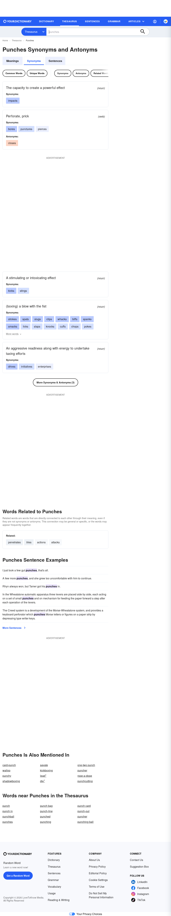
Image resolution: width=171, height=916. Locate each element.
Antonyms (81, 73)
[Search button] (144, 31)
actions (41, 542)
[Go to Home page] (17, 21)
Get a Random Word (18, 875)
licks (25, 326)
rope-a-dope (84, 776)
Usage (52, 893)
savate (44, 765)
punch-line (46, 811)
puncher (82, 770)
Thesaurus (31, 32)
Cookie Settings (98, 880)
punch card (84, 806)
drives (11, 366)
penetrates (14, 542)
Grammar (53, 880)
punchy (7, 776)
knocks (50, 326)
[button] (155, 21)
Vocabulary (54, 886)
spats (25, 319)
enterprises (44, 366)
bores (11, 129)
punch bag (46, 806)
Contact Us (136, 860)
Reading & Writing (58, 900)
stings (23, 291)
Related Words (101, 73)
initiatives (26, 366)
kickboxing (46, 770)
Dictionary (54, 860)
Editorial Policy (98, 873)
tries (28, 542)
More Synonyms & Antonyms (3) (55, 382)
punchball (8, 816)
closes (12, 143)
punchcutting (85, 781)
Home (5, 40)
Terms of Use (96, 886)
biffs (74, 319)
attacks (55, 542)
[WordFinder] (166, 21)
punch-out (83, 811)
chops (74, 326)
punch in (8, 811)
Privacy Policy (97, 866)
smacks (12, 326)
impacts (12, 100)
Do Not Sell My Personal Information (101, 895)
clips (49, 319)
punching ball (85, 822)
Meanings (12, 61)
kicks (11, 291)
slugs (37, 319)
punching (45, 822)
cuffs (63, 326)
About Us (94, 860)
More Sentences (12, 628)
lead (43, 776)
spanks (87, 319)
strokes (12, 319)
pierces (42, 129)
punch (6, 806)
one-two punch (86, 765)
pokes (87, 326)
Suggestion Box (139, 866)
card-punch (9, 765)
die (42, 781)
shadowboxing (11, 781)
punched (45, 816)
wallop (6, 770)
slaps (37, 326)
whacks (62, 319)
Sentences (55, 61)
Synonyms (34, 61)
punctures (26, 129)
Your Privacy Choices (89, 914)
